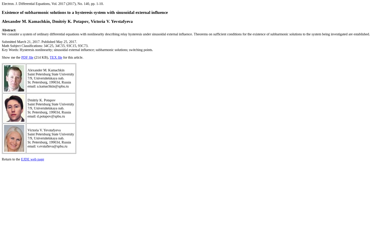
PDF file (27, 57)
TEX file (56, 57)
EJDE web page (32, 159)
